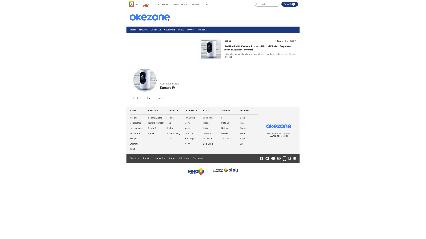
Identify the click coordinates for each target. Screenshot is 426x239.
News (133, 29)
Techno (244, 111)
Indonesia (207, 139)
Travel (202, 29)
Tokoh (132, 149)
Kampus (133, 139)
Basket (224, 133)
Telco (242, 123)
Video (162, 98)
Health (169, 128)
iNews (195, 4)
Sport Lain (226, 139)
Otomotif (134, 144)
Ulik (241, 144)
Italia (205, 128)
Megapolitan (135, 123)
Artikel (137, 98)
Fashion (170, 118)
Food (168, 123)
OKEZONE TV (162, 4)
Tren (146, 5)
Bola (181, 29)
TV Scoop (189, 133)
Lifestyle (156, 29)
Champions (208, 118)
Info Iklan (184, 158)
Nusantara (135, 133)
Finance (143, 29)
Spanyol (207, 133)
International (136, 128)
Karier (172, 158)
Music (187, 128)
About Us (134, 158)
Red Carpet (190, 139)
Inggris (206, 123)
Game (242, 133)
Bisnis (242, 118)
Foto (149, 98)
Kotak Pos (160, 158)
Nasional (134, 118)
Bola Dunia (208, 144)
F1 (222, 118)
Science (243, 139)
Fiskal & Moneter (156, 123)
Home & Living (173, 133)
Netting (224, 128)
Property (152, 133)
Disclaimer (198, 158)
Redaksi (147, 158)
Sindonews (180, 4)
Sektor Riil (153, 128)
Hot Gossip (190, 118)
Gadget (243, 128)
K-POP (188, 144)
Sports (191, 29)
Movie (187, 123)
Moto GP (225, 123)
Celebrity (169, 29)
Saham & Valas (155, 118)
